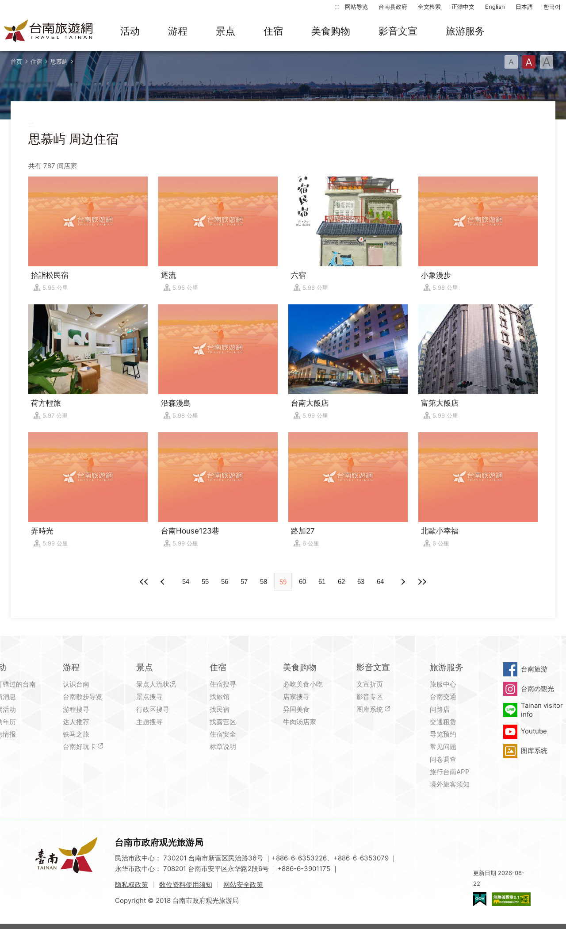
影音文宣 (398, 31)
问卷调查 (443, 759)
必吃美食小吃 (303, 684)
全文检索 (429, 6)
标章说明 (223, 746)
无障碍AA (511, 899)
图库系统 (369, 709)
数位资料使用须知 (185, 884)
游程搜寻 (76, 709)
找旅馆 (219, 696)
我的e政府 (479, 899)
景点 (225, 31)
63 (360, 581)
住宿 (273, 31)
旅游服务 (465, 31)
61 (321, 581)
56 (224, 581)
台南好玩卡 (79, 746)
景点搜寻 (149, 696)
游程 (177, 31)
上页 (402, 582)
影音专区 (369, 696)
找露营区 (223, 722)
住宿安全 (223, 734)
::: (337, 6)
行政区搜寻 (152, 709)
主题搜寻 (149, 722)
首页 (16, 61)
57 (244, 581)
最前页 (144, 582)
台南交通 (443, 696)
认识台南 (76, 684)
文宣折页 (369, 684)
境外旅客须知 (450, 784)
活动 (130, 31)
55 (205, 581)
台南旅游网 (48, 31)
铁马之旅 (76, 734)
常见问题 (443, 746)
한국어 (552, 6)
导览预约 (443, 734)
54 (185, 581)
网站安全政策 (243, 884)
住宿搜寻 (223, 684)
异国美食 (296, 709)
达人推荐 (76, 722)
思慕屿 (59, 61)
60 (302, 581)
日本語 (524, 6)
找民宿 (219, 709)
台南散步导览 (83, 696)
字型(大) (546, 62)
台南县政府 (393, 6)
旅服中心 (443, 684)
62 (341, 581)
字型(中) (528, 62)
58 (263, 581)
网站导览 (356, 6)
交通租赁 (443, 722)
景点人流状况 (156, 684)
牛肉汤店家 (299, 722)
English (495, 6)
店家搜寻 (296, 696)
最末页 (422, 582)
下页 (163, 582)
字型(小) (511, 62)
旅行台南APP (450, 772)
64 (380, 581)
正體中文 (462, 6)
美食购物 (330, 31)
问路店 (440, 709)
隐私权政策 (131, 884)
